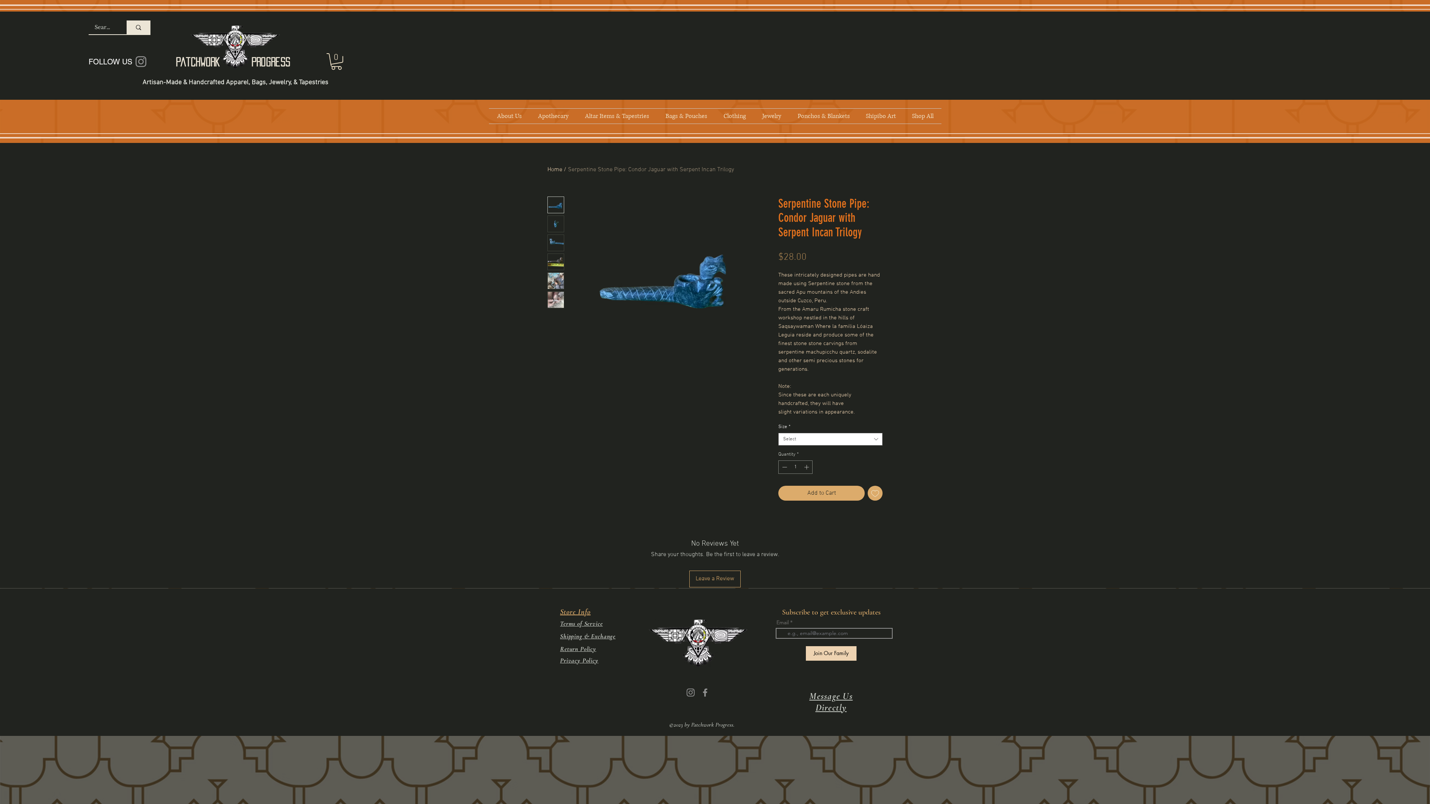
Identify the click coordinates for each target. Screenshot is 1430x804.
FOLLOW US (110, 61)
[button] (336, 61)
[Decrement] (783, 467)
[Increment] (807, 467)
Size (784, 427)
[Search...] (138, 27)
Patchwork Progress (233, 61)
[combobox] (830, 439)
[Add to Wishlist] (875, 493)
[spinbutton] (795, 467)
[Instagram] (690, 692)
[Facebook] (705, 692)
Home (554, 169)
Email (782, 622)
